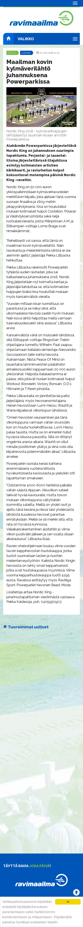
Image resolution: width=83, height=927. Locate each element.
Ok (68, 901)
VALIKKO (26, 39)
